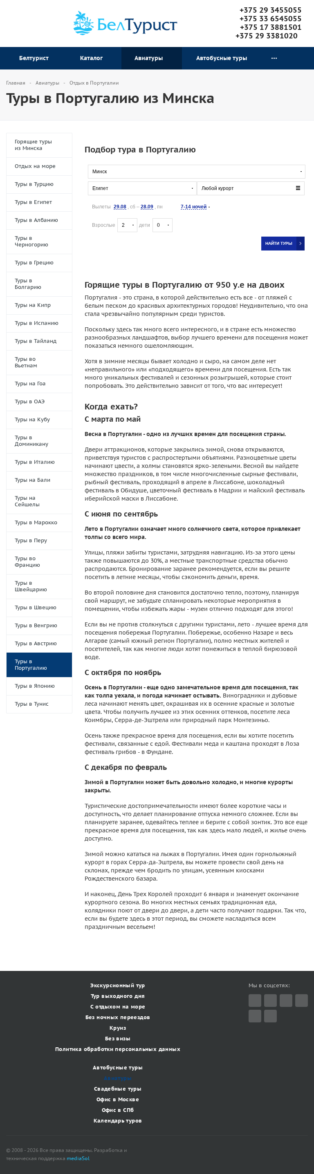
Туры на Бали (32, 479)
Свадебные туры (117, 1088)
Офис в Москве (117, 1099)
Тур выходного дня (118, 996)
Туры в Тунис (32, 703)
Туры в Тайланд (35, 341)
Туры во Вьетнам (26, 362)
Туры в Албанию (36, 220)
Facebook (270, 1000)
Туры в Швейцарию (31, 586)
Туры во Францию (27, 561)
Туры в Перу (31, 540)
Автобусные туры (221, 58)
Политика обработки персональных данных (117, 1049)
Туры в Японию (35, 685)
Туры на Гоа (30, 383)
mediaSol (78, 1158)
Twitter (255, 1000)
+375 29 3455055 (271, 10)
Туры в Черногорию (31, 241)
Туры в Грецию (34, 262)
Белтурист (35, 58)
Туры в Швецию (35, 607)
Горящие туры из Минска (33, 145)
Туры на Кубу (32, 419)
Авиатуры (150, 58)
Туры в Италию (35, 461)
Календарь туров (118, 1120)
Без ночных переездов (117, 1017)
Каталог (93, 58)
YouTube (255, 1016)
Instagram (301, 1000)
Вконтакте (286, 1000)
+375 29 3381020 (269, 35)
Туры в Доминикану (31, 440)
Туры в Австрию (36, 643)
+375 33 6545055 (271, 18)
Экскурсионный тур (117, 985)
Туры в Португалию (31, 664)
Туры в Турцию (34, 184)
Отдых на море (35, 166)
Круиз (118, 1027)
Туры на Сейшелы (27, 501)
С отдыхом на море (118, 1006)
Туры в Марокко (36, 522)
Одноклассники (270, 1016)
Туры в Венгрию (36, 625)
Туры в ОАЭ (30, 401)
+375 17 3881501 (271, 27)
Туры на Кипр (33, 305)
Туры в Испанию (36, 323)
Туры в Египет (33, 202)
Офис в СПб (118, 1110)
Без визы (117, 1038)
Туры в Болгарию (28, 284)
